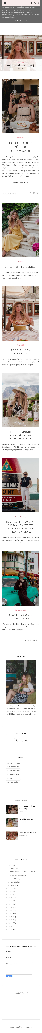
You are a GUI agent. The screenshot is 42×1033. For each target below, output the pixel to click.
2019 (10, 907)
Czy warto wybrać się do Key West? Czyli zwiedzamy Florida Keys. (20, 526)
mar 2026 (14, 882)
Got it (27, 20)
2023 (10, 895)
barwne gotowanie (14, 770)
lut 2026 (14, 885)
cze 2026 (14, 879)
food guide (20, 345)
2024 (10, 891)
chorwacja (20, 138)
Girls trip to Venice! (21, 266)
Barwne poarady (13, 767)
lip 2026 (14, 868)
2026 (10, 865)
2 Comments (11, 194)
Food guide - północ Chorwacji (20, 146)
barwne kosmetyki (13, 778)
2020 (10, 904)
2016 (10, 917)
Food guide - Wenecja (21, 65)
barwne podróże (20, 610)
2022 (10, 898)
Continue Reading (20, 183)
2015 (10, 920)
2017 (10, 913)
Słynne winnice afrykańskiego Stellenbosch (21, 435)
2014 (10, 923)
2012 (10, 929)
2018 (10, 910)
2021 (10, 901)
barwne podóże (12, 782)
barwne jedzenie (13, 774)
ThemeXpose (27, 1027)
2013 (10, 926)
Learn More (18, 20)
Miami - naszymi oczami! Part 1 (20, 617)
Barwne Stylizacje (21, 517)
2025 (10, 888)
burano (20, 262)
